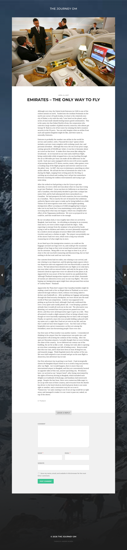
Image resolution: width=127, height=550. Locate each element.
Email (67, 453)
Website (41, 463)
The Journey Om (63, 8)
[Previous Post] (2, 275)
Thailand (42, 401)
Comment (41, 424)
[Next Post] (125, 275)
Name (40, 453)
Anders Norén (67, 541)
